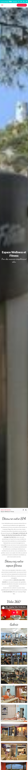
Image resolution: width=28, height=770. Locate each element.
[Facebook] (23, 510)
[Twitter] (26, 510)
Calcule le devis (22, 5)
